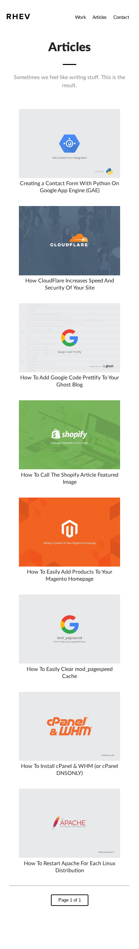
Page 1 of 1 (69, 900)
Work (80, 17)
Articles (99, 17)
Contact (121, 17)
